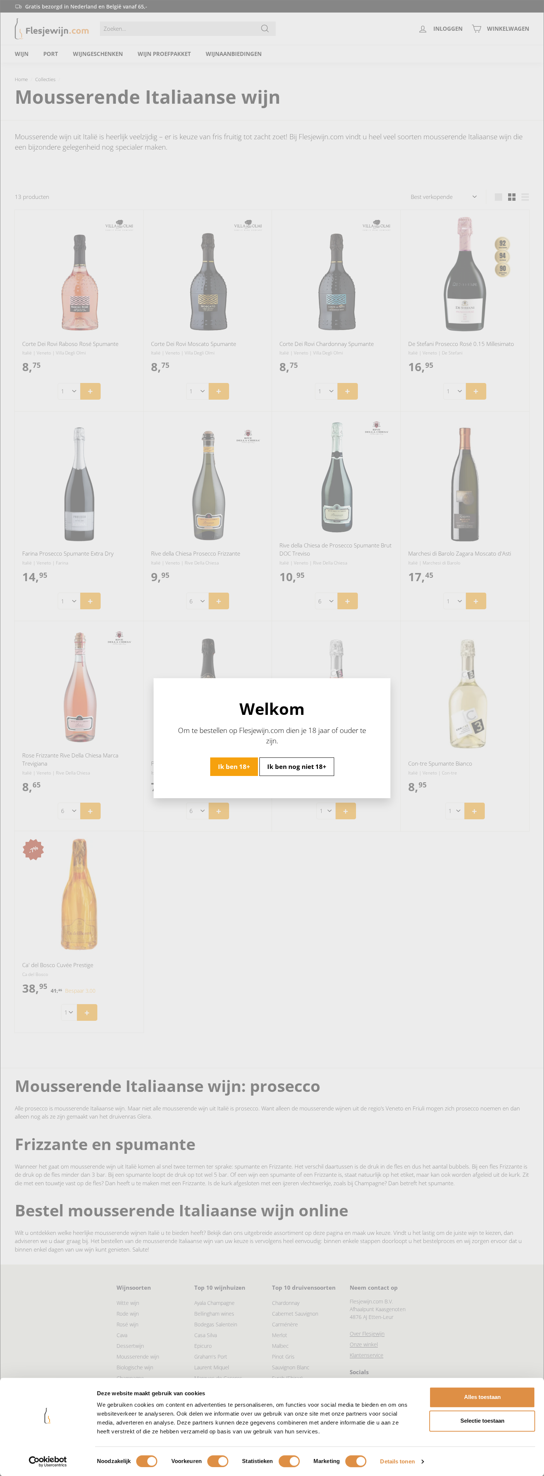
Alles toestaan (482, 1397)
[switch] (217, 1461)
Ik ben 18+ (234, 766)
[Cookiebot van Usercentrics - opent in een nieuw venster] (48, 1461)
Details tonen (397, 1461)
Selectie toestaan (482, 1420)
